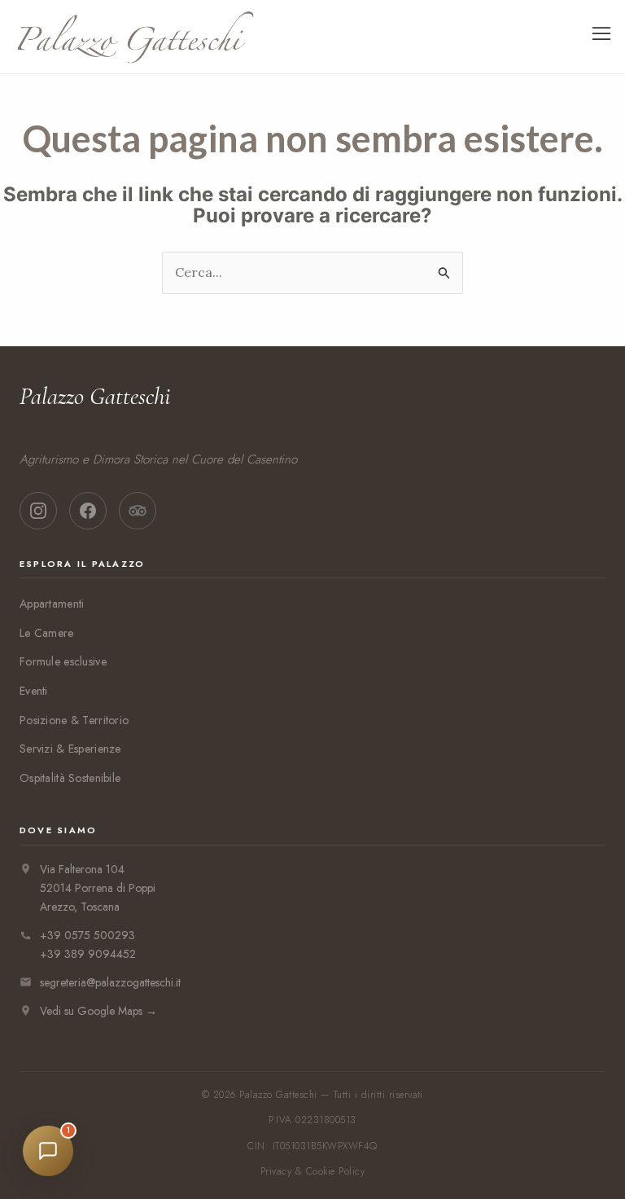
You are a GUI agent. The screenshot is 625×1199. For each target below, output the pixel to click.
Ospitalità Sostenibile (70, 778)
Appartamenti (52, 603)
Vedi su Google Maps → (98, 1011)
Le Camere (47, 633)
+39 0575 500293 (87, 935)
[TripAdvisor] (137, 510)
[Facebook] (88, 510)
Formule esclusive (63, 661)
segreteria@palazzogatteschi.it (110, 982)
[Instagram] (38, 510)
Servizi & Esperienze (70, 748)
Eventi (34, 691)
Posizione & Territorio (74, 720)
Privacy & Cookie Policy (312, 1171)
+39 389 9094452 (88, 954)
